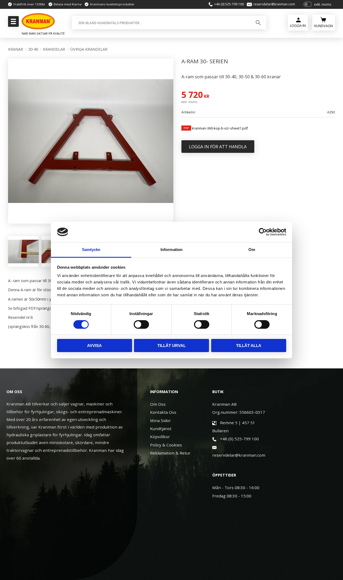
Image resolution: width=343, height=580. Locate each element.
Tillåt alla (248, 345)
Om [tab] (251, 249)
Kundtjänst (161, 428)
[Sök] (258, 22)
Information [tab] (171, 249)
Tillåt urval (171, 345)
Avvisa (94, 345)
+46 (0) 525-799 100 (229, 4)
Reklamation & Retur (170, 453)
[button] (12, 23)
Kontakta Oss (163, 412)
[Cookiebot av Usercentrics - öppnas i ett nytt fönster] (262, 232)
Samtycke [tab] (91, 249)
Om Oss (158, 404)
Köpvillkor (160, 436)
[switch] (141, 324)
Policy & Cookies (166, 445)
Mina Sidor (160, 420)
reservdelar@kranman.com (274, 4)
